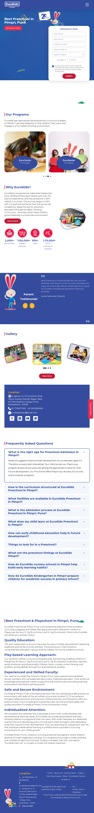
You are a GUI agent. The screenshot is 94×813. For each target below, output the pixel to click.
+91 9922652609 (35, 408)
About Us (58, 773)
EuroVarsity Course (77, 776)
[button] (43, 176)
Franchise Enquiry (53, 776)
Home (49, 773)
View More (47, 376)
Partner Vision (70, 773)
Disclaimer (76, 792)
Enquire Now (91, 409)
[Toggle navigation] (87, 4)
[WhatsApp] (35, 418)
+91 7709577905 (18, 408)
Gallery (81, 773)
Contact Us (65, 779)
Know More (13, 221)
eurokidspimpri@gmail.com (23, 412)
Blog (65, 776)
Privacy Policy (77, 789)
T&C (74, 787)
